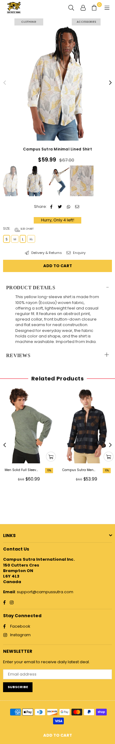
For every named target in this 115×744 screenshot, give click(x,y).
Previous (4, 83)
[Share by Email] (77, 206)
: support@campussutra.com (44, 592)
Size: (18, 229)
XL (31, 239)
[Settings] (83, 7)
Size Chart (27, 229)
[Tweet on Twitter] (60, 206)
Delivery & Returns (46, 253)
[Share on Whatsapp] (69, 206)
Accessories (86, 22)
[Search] (71, 7)
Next (110, 83)
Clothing (28, 22)
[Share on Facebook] (51, 206)
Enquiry (79, 253)
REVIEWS (18, 355)
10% (49, 470)
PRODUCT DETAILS (30, 287)
